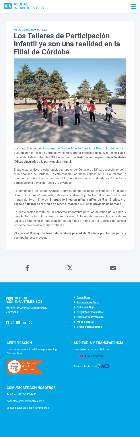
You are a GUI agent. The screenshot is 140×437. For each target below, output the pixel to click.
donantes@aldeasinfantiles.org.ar (26, 401)
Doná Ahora (83, 297)
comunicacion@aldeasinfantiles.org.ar (28, 407)
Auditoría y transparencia (98, 343)
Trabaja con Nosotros (89, 326)
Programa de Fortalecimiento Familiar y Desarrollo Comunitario (84, 148)
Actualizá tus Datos (88, 302)
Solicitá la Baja (85, 307)
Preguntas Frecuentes (90, 312)
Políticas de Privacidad (90, 317)
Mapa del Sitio (85, 321)
